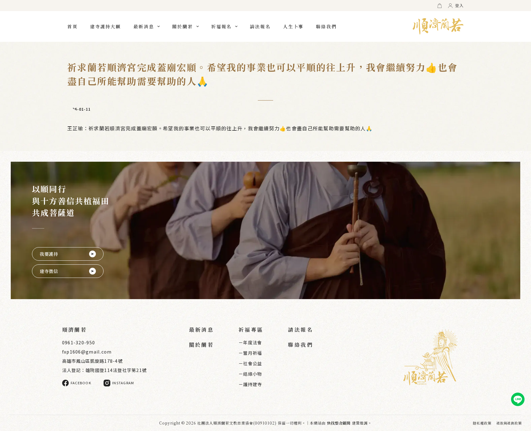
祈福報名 (221, 26)
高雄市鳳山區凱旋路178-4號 (92, 361)
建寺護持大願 (105, 26)
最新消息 (143, 26)
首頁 (72, 26)
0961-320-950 (78, 342)
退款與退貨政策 (509, 423)
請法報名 (260, 26)
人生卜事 (293, 26)
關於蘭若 (182, 26)
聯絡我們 (326, 26)
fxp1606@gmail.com (87, 351)
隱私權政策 (482, 423)
